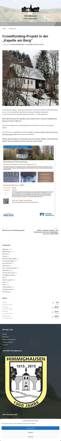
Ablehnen (30, 432)
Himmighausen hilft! (8, 275)
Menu (6, 24)
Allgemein (29, 44)
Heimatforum (6, 270)
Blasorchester (6, 251)
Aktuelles (12, 28)
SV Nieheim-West (7, 289)
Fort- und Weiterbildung (9, 268)
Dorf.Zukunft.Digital (8, 261)
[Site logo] (30, 13)
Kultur (41, 44)
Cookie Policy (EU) (7, 342)
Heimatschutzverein (8, 273)
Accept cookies (31, 428)
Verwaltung (5, 291)
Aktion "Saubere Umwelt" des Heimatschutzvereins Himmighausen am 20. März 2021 (46, 232)
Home (4, 28)
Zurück (4, 228)
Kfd (3, 277)
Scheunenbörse (7, 287)
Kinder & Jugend (7, 280)
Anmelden (5, 345)
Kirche (35, 44)
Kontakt (4, 334)
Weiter (57, 228)
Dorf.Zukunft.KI (6, 263)
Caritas (4, 256)
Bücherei (5, 254)
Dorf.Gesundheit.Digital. (9, 258)
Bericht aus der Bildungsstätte (13, 230)
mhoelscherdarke (17, 44)
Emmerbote (5, 266)
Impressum (5, 336)
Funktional (30, 436)
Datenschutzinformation (9, 339)
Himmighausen (30, 16)
